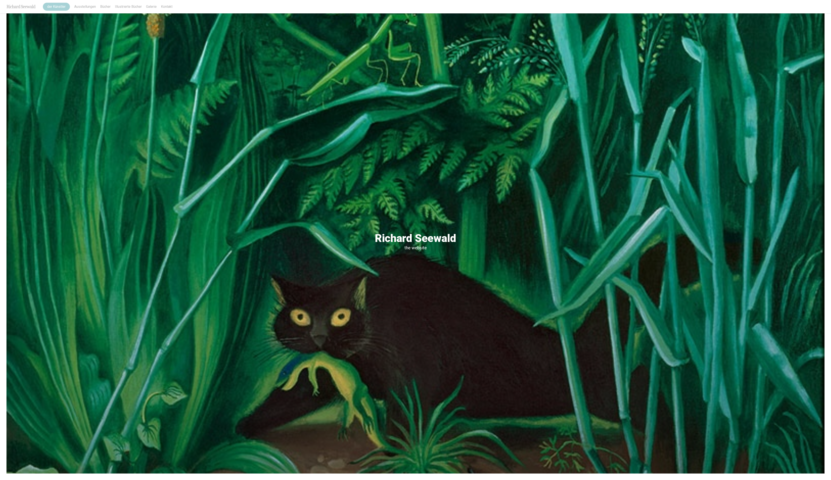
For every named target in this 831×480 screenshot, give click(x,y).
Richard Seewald (20, 6)
